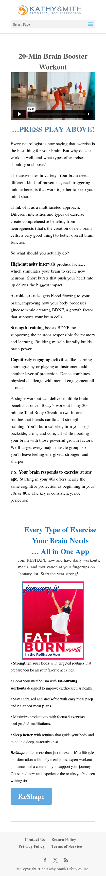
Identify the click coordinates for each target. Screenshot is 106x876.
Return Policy (63, 839)
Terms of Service (66, 846)
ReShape (31, 796)
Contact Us (35, 839)
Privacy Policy (31, 846)
